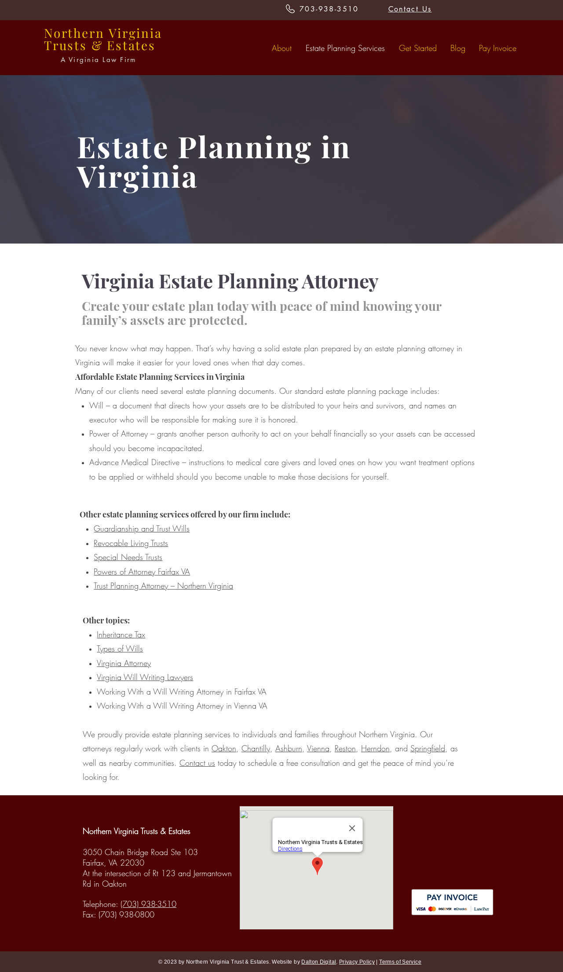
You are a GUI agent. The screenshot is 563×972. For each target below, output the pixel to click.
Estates (131, 45)
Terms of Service (400, 962)
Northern (74, 33)
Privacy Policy (357, 962)
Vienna (318, 748)
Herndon (375, 748)
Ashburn (288, 748)
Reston (345, 748)
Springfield (427, 748)
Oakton (224, 748)
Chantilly (255, 748)
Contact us (197, 762)
